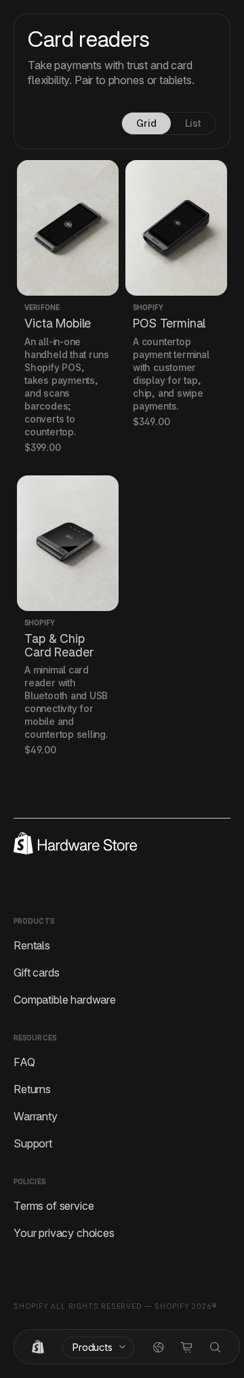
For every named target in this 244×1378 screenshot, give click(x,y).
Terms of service (54, 1206)
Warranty (36, 1116)
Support (33, 1143)
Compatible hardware (65, 999)
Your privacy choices (64, 1233)
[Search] (215, 1347)
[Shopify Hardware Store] (38, 1347)
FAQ (24, 1062)
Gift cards (36, 972)
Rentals (32, 945)
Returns (32, 1089)
